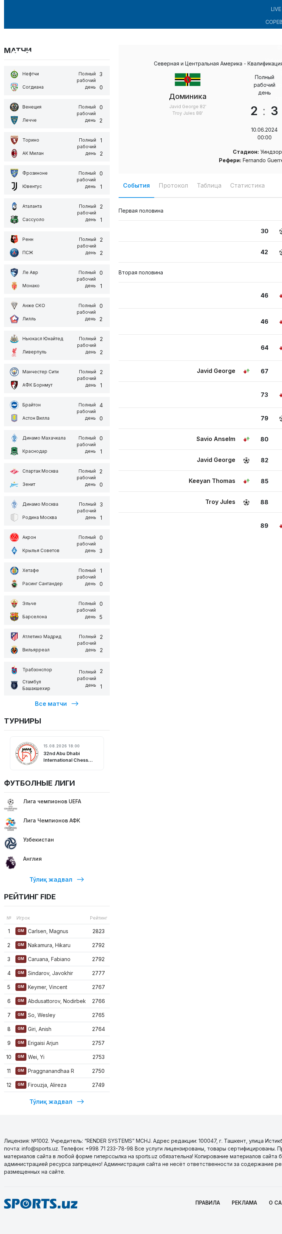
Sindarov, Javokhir (45, 973)
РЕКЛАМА (244, 1202)
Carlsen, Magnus (43, 931)
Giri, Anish (34, 1029)
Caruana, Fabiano (44, 959)
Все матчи (51, 703)
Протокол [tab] (173, 185)
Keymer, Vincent (42, 987)
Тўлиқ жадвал (50, 879)
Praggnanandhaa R (46, 1071)
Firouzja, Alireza (42, 1085)
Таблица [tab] (209, 185)
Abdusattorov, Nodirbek (52, 1001)
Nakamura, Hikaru (44, 945)
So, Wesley (36, 1015)
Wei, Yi (31, 1057)
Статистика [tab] (247, 185)
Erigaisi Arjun (38, 1043)
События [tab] (136, 185)
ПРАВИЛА (207, 1202)
